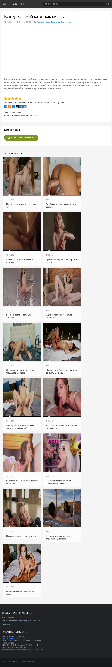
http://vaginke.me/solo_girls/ (14, 647)
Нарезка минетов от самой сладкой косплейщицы (58, 482)
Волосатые (66, 22)
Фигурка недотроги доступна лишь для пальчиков (20, 371)
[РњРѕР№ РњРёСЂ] (13, 106)
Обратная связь (8, 624)
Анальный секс (43, 22)
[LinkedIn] (21, 106)
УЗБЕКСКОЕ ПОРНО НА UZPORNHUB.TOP (20, 645)
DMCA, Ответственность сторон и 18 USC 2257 (21, 621)
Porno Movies (8, 643)
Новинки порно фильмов (13, 636)
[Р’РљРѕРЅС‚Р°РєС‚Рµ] (5, 106)
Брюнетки (55, 22)
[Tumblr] (24, 106)
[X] (17, 106)
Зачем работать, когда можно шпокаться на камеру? (20, 426)
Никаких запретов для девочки (21, 536)
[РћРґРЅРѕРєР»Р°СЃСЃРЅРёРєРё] (9, 106)
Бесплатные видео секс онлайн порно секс (21, 641)
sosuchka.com (8, 617)
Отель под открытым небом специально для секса (59, 537)
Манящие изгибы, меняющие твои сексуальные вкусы (61, 371)
